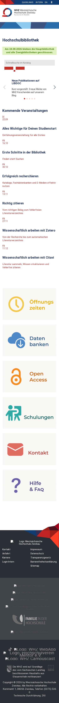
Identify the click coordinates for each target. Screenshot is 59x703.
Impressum (36, 549)
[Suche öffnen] (56, 2)
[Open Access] (29, 391)
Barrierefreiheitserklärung (44, 561)
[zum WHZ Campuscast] (30, 658)
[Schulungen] (29, 428)
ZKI (43, 695)
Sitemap (35, 566)
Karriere (6, 557)
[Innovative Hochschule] (29, 585)
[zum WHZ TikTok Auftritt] (10, 649)
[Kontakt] (29, 464)
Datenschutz (37, 553)
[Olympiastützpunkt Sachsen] (29, 632)
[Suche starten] (14, 71)
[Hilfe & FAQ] (29, 500)
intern (39, 2)
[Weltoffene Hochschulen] (29, 592)
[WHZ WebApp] (35, 649)
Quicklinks (27, 2)
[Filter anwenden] (8, 68)
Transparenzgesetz (41, 557)
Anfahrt (6, 553)
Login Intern (8, 561)
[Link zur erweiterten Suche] (20, 68)
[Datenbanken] (29, 355)
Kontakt (6, 549)
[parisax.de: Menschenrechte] (29, 599)
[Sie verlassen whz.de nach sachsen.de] (9, 671)
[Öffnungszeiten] (29, 319)
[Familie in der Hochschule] (29, 625)
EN (46, 2)
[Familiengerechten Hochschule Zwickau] (29, 609)
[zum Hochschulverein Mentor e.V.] (30, 655)
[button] (52, 2)
